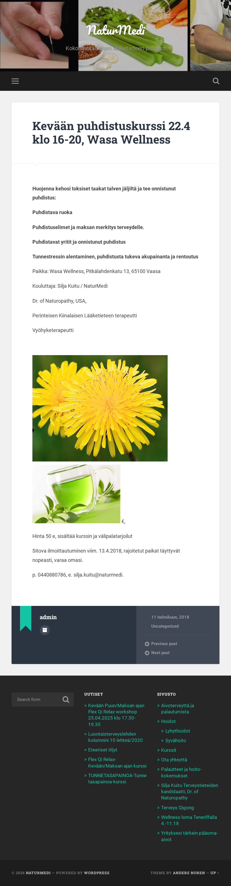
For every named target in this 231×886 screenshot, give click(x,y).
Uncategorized (165, 626)
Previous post (164, 643)
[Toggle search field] (216, 81)
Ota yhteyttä (174, 759)
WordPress (97, 872)
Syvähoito (175, 740)
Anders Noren (189, 872)
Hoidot (168, 721)
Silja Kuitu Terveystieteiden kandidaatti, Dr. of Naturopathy (189, 791)
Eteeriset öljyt (102, 750)
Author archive (45, 630)
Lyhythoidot (177, 731)
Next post (160, 652)
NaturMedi (115, 30)
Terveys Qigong (177, 807)
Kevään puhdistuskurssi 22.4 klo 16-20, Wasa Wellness (111, 132)
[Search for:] (43, 699)
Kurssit (168, 750)
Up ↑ (214, 872)
